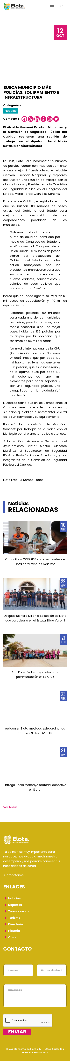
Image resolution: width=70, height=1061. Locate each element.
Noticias (11, 111)
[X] (31, 119)
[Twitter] (56, 119)
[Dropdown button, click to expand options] (62, 6)
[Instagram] (50, 119)
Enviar (17, 1032)
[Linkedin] (37, 119)
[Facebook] (24, 119)
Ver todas (10, 807)
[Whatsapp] (43, 119)
